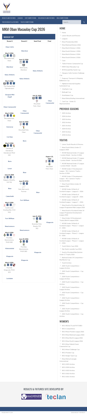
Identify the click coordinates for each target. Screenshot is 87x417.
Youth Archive (66, 263)
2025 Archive (66, 113)
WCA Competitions (68, 329)
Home (64, 32)
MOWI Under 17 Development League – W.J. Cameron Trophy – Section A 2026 (71, 171)
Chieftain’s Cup (67, 89)
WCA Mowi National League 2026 (73, 335)
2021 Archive (66, 125)
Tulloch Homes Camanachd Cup (72, 63)
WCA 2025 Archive (68, 364)
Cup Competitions (30, 18)
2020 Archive (66, 129)
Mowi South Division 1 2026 (71, 51)
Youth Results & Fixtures (10, 22)
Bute (24, 141)
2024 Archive (66, 116)
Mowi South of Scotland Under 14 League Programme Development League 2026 (72, 213)
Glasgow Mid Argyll (9, 96)
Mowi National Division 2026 (71, 45)
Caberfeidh (10, 196)
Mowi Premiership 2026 (70, 42)
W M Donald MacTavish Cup (71, 70)
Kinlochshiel (9, 248)
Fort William (24, 200)
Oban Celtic (10, 47)
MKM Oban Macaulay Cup (70, 67)
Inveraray (9, 127)
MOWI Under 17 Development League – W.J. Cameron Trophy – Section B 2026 (71, 178)
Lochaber (9, 278)
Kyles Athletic (38, 71)
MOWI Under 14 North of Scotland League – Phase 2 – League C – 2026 (72, 241)
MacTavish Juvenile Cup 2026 (71, 249)
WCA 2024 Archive (68, 367)
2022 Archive (66, 122)
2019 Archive (66, 132)
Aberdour (24, 51)
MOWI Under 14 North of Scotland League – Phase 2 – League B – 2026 (72, 233)
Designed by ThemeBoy (78, 412)
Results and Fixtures (8, 18)
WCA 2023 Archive (68, 370)
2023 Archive (66, 119)
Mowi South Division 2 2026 (71, 57)
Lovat (10, 168)
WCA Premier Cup (68, 353)
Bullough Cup (66, 92)
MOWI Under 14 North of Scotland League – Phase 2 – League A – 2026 (72, 225)
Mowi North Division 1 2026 (71, 48)
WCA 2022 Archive (68, 373)
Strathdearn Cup (67, 95)
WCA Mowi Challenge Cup (71, 349)
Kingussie (49, 222)
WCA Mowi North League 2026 (72, 338)
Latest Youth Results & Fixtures (72, 144)
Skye (24, 172)
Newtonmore (9, 226)
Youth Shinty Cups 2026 (70, 246)
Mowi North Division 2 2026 (71, 54)
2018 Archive (66, 135)
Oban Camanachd (50, 102)
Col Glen (10, 137)
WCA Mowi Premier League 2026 (73, 332)
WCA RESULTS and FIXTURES (46, 18)
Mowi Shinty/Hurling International (73, 98)
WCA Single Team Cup (69, 356)
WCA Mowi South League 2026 (72, 341)
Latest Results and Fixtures (71, 35)
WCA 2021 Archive (68, 376)
